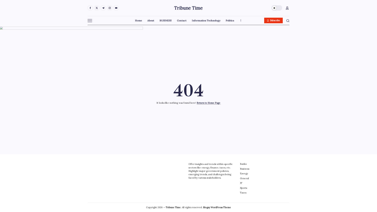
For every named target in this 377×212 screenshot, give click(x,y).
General (244, 178)
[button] (277, 8)
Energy (244, 173)
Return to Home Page (208, 102)
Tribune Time (188, 8)
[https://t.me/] (103, 8)
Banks (243, 164)
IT (241, 183)
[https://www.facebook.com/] (90, 8)
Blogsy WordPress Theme (217, 207)
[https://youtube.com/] (116, 8)
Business (244, 168)
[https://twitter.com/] (96, 8)
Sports (243, 188)
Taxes (243, 192)
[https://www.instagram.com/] (109, 8)
